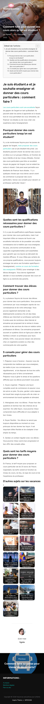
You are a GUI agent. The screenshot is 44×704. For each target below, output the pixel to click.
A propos (6, 683)
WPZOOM (28, 700)
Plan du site (7, 687)
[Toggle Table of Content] (36, 46)
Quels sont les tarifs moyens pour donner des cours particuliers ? (24, 72)
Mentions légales (8, 685)
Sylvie (8, 34)
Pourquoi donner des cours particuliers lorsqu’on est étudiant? (21, 57)
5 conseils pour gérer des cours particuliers (23, 68)
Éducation (22, 34)
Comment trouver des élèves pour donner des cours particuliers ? (23, 65)
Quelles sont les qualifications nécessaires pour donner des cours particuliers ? (23, 61)
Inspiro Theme (17, 700)
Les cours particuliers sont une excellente (19, 107)
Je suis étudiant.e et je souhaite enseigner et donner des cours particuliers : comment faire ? (22, 51)
